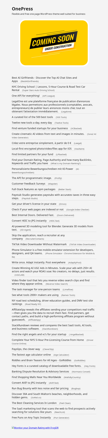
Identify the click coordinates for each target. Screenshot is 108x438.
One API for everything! (33, 95)
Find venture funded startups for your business (47, 128)
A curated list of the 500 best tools (39, 117)
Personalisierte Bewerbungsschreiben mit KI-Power (45, 170)
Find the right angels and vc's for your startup (48, 334)
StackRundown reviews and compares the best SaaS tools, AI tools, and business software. (52, 327)
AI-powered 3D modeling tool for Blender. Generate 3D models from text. (52, 228)
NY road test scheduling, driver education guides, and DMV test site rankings (52, 302)
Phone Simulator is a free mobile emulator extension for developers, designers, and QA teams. (53, 253)
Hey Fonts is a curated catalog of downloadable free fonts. (53, 366)
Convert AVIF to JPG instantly (35, 382)
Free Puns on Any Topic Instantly (40, 417)
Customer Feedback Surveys (35, 183)
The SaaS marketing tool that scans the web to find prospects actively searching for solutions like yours (53, 410)
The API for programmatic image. (37, 178)
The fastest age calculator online (40, 354)
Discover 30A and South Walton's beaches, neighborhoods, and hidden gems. (49, 395)
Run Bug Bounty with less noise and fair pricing (46, 388)
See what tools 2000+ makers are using (43, 295)
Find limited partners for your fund (39, 154)
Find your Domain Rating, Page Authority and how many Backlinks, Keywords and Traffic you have (52, 161)
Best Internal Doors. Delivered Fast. (43, 215)
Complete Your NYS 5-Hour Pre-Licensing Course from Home (52, 341)
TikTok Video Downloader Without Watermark (54, 244)
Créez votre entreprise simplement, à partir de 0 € (47, 143)
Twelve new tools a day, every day (40, 122)
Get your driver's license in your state (39, 203)
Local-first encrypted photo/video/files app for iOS (48, 148)
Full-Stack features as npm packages (41, 189)
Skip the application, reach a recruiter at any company (38, 237)
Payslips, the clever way (33, 349)
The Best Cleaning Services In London (41, 403)
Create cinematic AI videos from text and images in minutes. (54, 135)
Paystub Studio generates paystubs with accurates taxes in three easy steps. (53, 196)
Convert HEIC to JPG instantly (35, 220)
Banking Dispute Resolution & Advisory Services (51, 371)
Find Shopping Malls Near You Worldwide (46, 377)
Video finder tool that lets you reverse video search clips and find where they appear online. (50, 282)
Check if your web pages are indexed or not (50, 209)
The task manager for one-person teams (42, 289)
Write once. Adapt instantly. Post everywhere (46, 262)
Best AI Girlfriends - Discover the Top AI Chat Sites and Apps (44, 79)
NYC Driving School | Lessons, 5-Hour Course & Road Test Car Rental (48, 88)
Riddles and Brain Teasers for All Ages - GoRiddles (48, 360)
